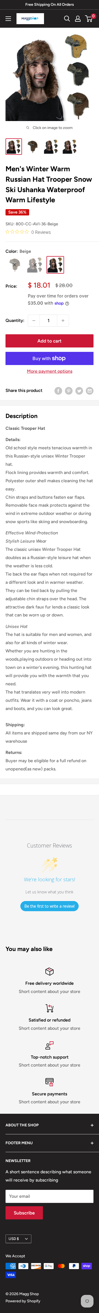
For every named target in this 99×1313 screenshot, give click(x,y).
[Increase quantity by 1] (63, 320)
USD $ (14, 1238)
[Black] (35, 265)
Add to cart (49, 341)
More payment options (49, 371)
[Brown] (14, 265)
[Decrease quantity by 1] (34, 320)
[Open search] (67, 19)
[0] (89, 18)
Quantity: (15, 320)
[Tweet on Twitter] (79, 390)
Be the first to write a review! (49, 906)
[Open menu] (8, 18)
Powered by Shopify (23, 1301)
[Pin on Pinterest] (69, 390)
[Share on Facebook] (58, 390)
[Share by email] (90, 390)
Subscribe (24, 1213)
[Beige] (55, 265)
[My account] (78, 19)
